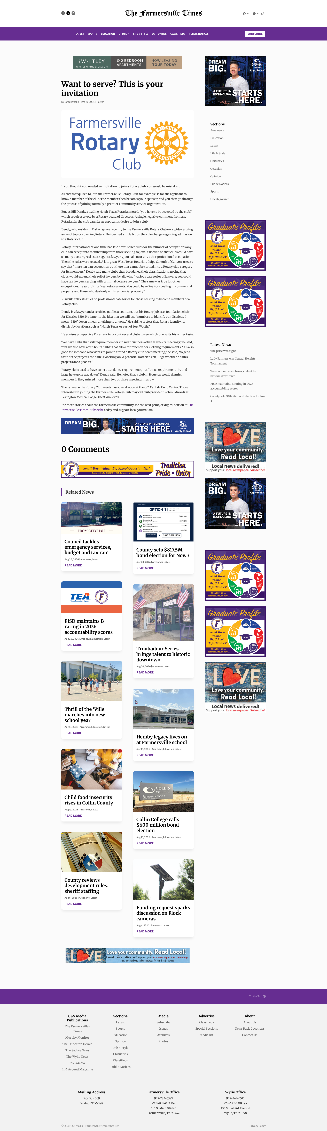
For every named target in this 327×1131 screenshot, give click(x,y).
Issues (163, 1028)
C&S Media (77, 1063)
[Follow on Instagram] (73, 13)
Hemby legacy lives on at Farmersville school (161, 739)
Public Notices (198, 34)
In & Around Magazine (77, 1069)
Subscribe (255, 33)
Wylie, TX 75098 (91, 1103)
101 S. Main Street (163, 1108)
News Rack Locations (249, 1028)
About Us (249, 1022)
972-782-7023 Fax (164, 1103)
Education (108, 34)
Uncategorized (219, 199)
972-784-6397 (163, 1098)
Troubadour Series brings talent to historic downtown (163, 654)
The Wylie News (77, 1057)
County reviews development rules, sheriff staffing (86, 885)
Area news (85, 559)
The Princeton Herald (77, 1044)
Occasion (216, 168)
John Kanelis (72, 101)
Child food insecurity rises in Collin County (89, 800)
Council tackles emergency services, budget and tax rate (88, 547)
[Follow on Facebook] (63, 13)
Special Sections (206, 1028)
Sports (92, 34)
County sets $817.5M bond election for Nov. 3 (163, 552)
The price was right (223, 351)
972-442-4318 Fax (235, 1103)
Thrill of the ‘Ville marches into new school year (85, 714)
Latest (79, 34)
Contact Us (249, 1035)
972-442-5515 (235, 1098)
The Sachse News (77, 1050)
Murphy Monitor (77, 1037)
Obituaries (159, 34)
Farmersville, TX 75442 (164, 1113)
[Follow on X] (68, 13)
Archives (163, 1035)
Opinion (124, 34)
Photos (163, 1041)
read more (73, 565)
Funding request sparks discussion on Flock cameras (163, 913)
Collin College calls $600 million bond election (157, 825)
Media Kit (206, 1035)
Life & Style (140, 34)
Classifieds (177, 34)
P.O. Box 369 (91, 1098)
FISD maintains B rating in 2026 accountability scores (89, 626)
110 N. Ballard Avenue (235, 1108)
